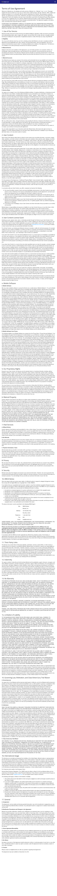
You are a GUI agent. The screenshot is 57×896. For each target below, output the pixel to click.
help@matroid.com (18, 774)
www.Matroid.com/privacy (38, 224)
